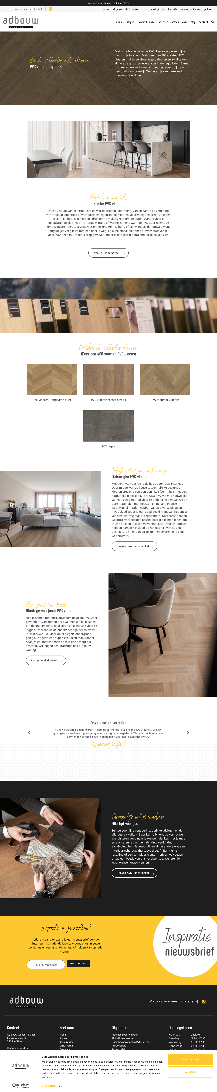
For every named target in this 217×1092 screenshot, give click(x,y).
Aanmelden (78, 963)
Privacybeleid (119, 1045)
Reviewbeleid (119, 1049)
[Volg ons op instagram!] (50, 9)
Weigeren (190, 1071)
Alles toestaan (190, 1059)
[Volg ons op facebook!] (45, 9)
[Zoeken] (212, 21)
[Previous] (29, 732)
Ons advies (65, 1049)
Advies (175, 22)
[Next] (187, 732)
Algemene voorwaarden (125, 1034)
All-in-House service (122, 1038)
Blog (193, 22)
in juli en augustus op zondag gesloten (108, 2)
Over (184, 22)
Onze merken (66, 1045)
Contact (203, 22)
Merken (163, 22)
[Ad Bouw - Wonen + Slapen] (20, 22)
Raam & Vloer (146, 22)
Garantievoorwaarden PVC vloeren (130, 1041)
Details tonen (49, 1085)
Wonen (118, 22)
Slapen (130, 22)
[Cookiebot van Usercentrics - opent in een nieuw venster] (20, 1085)
